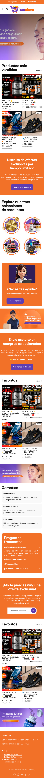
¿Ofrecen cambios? (11, 564)
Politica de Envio (11, 759)
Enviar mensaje (15, 301)
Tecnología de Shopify (28, 769)
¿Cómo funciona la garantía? (15, 559)
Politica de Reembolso (13, 757)
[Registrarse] (33, 610)
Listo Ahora (17, 769)
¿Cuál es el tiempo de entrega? (15, 547)
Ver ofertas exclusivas (22, 187)
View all (39, 70)
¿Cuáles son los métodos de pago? (16, 569)
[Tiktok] (25, 774)
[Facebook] (14, 774)
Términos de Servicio (12, 762)
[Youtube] (22, 774)
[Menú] (2, 9)
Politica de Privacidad (13, 755)
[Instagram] (18, 774)
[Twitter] (29, 774)
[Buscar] (7, 9)
